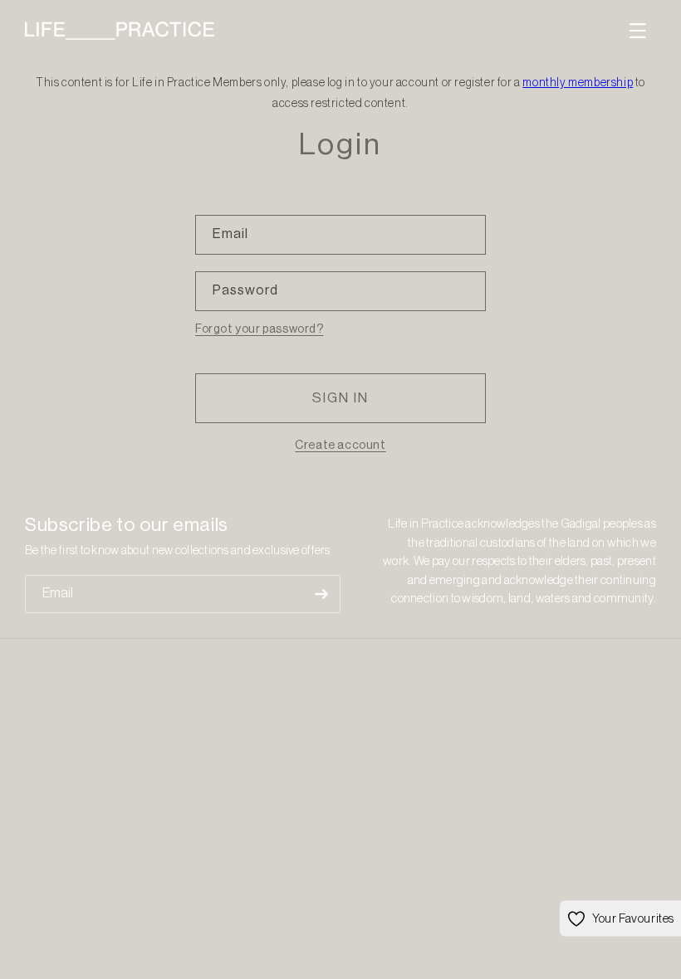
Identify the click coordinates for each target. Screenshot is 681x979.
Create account (340, 445)
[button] (638, 30)
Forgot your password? (259, 329)
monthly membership (577, 83)
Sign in (340, 398)
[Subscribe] (321, 594)
